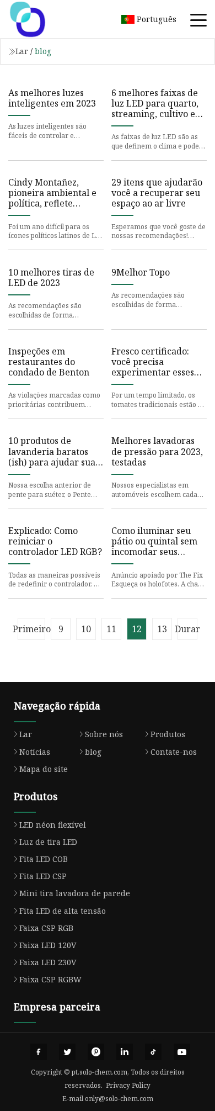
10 (86, 629)
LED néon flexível (52, 824)
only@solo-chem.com (119, 1098)
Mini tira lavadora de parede (74, 893)
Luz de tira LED (48, 842)
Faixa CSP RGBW (50, 979)
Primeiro (31, 629)
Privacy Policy (128, 1085)
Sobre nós (104, 734)
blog (93, 752)
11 (111, 629)
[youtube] (182, 1052)
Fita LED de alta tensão (62, 911)
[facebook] (38, 1052)
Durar (187, 629)
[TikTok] (153, 1052)
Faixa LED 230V (47, 962)
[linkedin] (124, 1052)
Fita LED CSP (43, 876)
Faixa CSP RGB (46, 928)
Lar (21, 51)
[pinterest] (96, 1052)
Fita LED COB (43, 859)
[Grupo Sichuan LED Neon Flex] (41, 19)
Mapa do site (43, 769)
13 (162, 629)
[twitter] (67, 1052)
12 (137, 629)
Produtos (167, 734)
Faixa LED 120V (47, 945)
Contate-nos (173, 752)
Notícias (34, 752)
